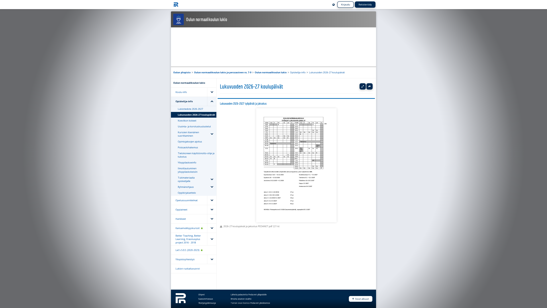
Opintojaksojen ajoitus (190, 141)
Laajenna (365, 86)
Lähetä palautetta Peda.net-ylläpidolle (249, 294)
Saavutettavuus (205, 298)
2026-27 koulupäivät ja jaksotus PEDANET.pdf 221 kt (251, 226)
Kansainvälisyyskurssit (187, 228)
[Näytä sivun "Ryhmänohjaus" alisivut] (211, 187)
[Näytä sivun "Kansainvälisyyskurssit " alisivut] (211, 228)
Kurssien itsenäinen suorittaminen (188, 134)
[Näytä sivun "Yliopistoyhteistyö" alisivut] (211, 259)
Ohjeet (201, 294)
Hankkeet (180, 218)
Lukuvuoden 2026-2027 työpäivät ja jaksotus (243, 103)
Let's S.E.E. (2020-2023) (187, 250)
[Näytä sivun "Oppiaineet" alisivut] (211, 209)
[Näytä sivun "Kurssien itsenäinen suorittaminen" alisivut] (211, 134)
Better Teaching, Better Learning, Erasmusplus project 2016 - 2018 (188, 239)
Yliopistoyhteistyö (185, 259)
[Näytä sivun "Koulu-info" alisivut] (211, 92)
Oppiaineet (181, 209)
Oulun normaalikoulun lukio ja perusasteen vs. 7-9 (222, 72)
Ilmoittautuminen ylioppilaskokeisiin (187, 170)
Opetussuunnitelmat (186, 200)
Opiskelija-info (298, 72)
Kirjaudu (345, 4)
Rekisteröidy (365, 4)
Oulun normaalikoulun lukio (271, 72)
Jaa (369, 86)
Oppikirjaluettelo (187, 192)
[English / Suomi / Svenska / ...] (333, 4)
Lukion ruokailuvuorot (187, 268)
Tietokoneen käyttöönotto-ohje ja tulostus (196, 155)
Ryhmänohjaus (186, 187)
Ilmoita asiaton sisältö (241, 298)
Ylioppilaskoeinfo (187, 162)
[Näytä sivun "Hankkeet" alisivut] (211, 218)
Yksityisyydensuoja (207, 303)
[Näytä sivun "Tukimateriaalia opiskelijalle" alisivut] (211, 179)
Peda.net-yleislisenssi (260, 303)
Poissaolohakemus (188, 147)
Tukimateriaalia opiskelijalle (186, 179)
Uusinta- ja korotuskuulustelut (194, 126)
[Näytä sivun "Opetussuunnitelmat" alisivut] (211, 200)
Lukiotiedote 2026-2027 (190, 109)
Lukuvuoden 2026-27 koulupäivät (327, 72)
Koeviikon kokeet (187, 120)
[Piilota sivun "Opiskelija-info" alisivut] (211, 101)
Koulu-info (181, 92)
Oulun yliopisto (182, 72)
